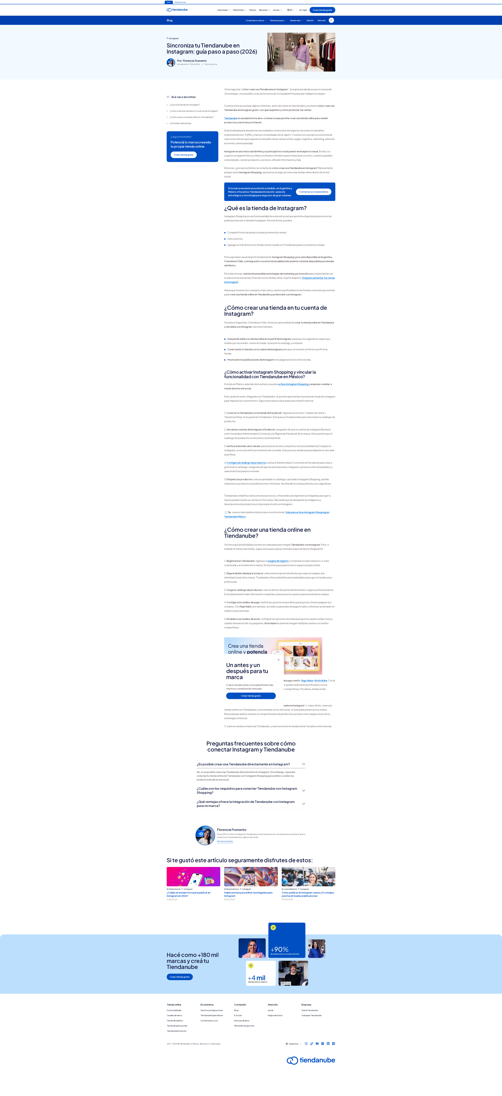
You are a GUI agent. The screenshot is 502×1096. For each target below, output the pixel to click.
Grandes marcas (180, 2)
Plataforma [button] (238, 10)
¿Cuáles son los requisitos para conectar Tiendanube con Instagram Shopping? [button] (247, 790)
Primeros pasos (277, 20)
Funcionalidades (174, 1010)
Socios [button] (276, 10)
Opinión (310, 20)
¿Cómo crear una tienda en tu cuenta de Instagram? (194, 111)
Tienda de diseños (175, 1020)
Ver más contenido (225, 841)
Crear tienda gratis (322, 10)
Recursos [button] (263, 10)
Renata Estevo (232, 889)
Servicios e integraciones (212, 1010)
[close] (278, 659)
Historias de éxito (241, 1020)
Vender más (295, 20)
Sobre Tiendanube (309, 1010)
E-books (238, 1015)
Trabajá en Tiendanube (311, 1015)
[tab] (251, 764)
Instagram (174, 38)
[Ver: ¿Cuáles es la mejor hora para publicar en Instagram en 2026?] (193, 876)
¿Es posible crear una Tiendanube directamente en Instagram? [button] (243, 764)
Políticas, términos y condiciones (205, 1044)
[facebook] (333, 1044)
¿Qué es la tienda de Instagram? (185, 104)
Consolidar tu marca (255, 20)
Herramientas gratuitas (244, 1025)
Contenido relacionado (180, 123)
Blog (169, 20)
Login (304, 10)
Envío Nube (321, 680)
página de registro (278, 560)
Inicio (169, 2)
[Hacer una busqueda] (331, 20)
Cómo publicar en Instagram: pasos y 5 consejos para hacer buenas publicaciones (308, 894)
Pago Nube (307, 680)
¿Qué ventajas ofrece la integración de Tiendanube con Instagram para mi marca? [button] (246, 804)
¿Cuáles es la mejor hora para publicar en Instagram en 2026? (188, 894)
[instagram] (306, 1044)
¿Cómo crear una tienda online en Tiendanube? (192, 117)
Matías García (175, 889)
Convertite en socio (209, 1020)
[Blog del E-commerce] (186, 10)
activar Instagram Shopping (293, 384)
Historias (322, 20)
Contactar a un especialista (313, 191)
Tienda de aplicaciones (177, 1025)
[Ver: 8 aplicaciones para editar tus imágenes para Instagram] (251, 876)
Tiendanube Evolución (176, 1031)
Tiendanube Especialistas (212, 1015)
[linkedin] (328, 1044)
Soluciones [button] (223, 10)
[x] (322, 1044)
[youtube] (317, 1044)
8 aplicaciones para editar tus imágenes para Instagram (248, 894)
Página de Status (275, 1015)
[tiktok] (311, 1044)
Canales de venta (174, 1015)
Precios (252, 10)
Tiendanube (230, 118)
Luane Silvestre (290, 889)
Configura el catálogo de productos (246, 462)
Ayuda (270, 1010)
